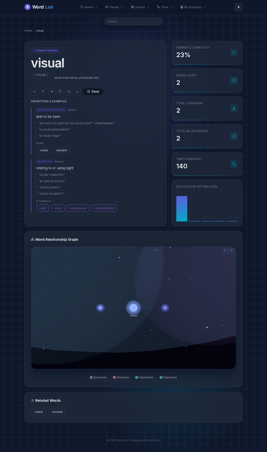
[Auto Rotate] (231, 251)
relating (41, 168)
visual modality (104, 208)
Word (42, 7)
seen (56, 116)
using (61, 168)
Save (95, 91)
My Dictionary (193, 7)
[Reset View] (224, 251)
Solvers (140, 7)
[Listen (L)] (51, 91)
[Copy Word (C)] (60, 91)
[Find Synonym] (34, 91)
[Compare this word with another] (43, 91)
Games (114, 7)
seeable (61, 150)
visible (44, 150)
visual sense (78, 208)
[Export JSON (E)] (77, 91)
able (39, 116)
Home (28, 30)
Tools (164, 7)
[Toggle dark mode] (239, 7)
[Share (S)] (68, 91)
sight (69, 168)
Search (88, 7)
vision (58, 208)
